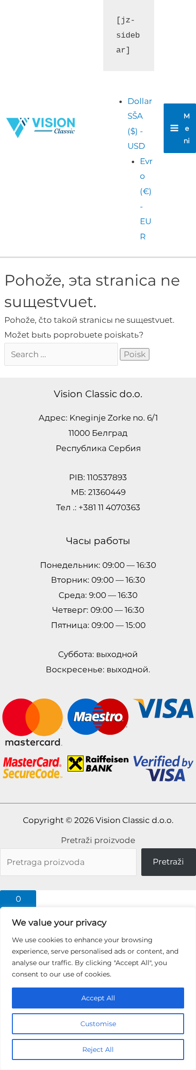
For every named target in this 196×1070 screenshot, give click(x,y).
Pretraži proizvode (98, 840)
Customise (98, 1023)
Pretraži (168, 861)
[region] (98, 988)
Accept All (98, 998)
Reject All (98, 1049)
